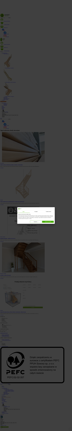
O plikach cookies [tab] (48, 211)
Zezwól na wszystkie (48, 221)
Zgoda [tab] (23, 211)
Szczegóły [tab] (36, 211)
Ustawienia (35, 221)
